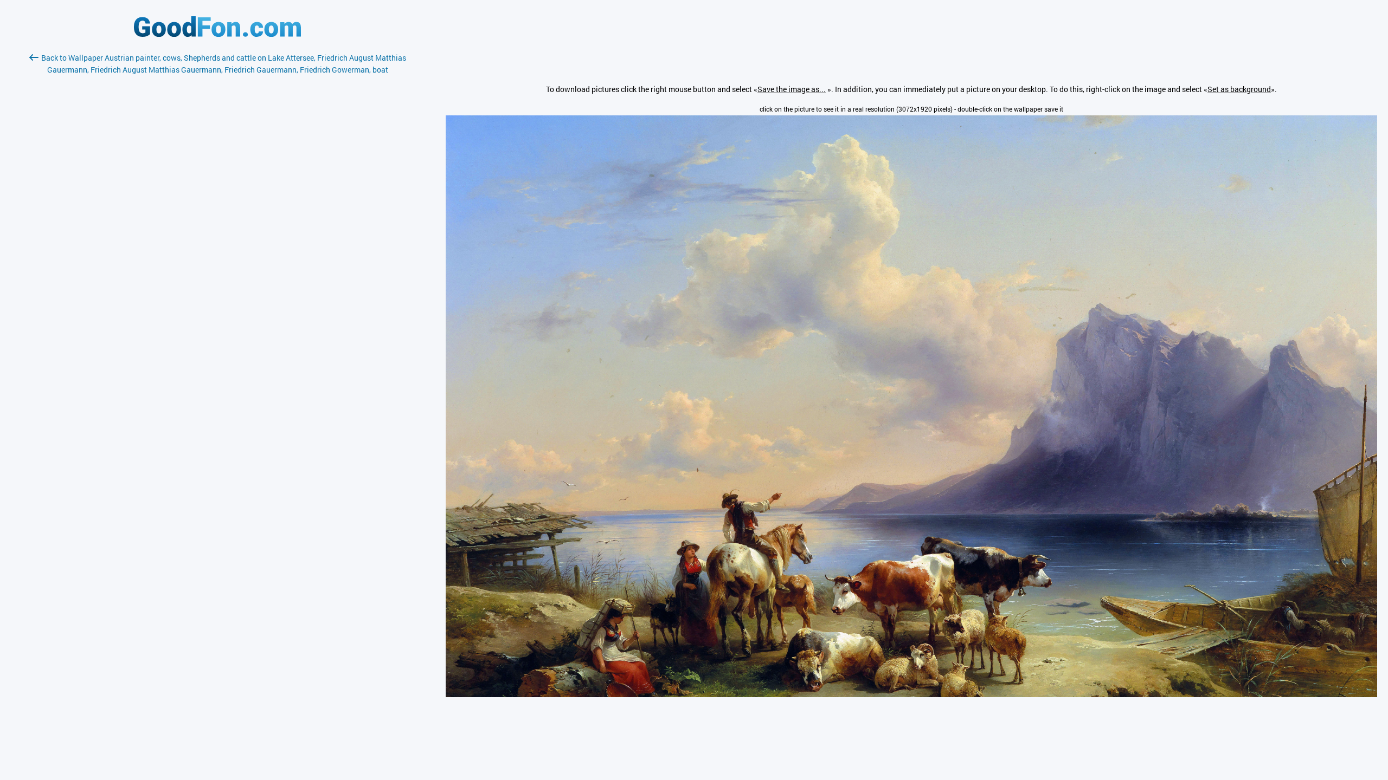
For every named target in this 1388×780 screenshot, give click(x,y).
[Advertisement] (217, 204)
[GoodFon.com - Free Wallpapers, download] (217, 34)
